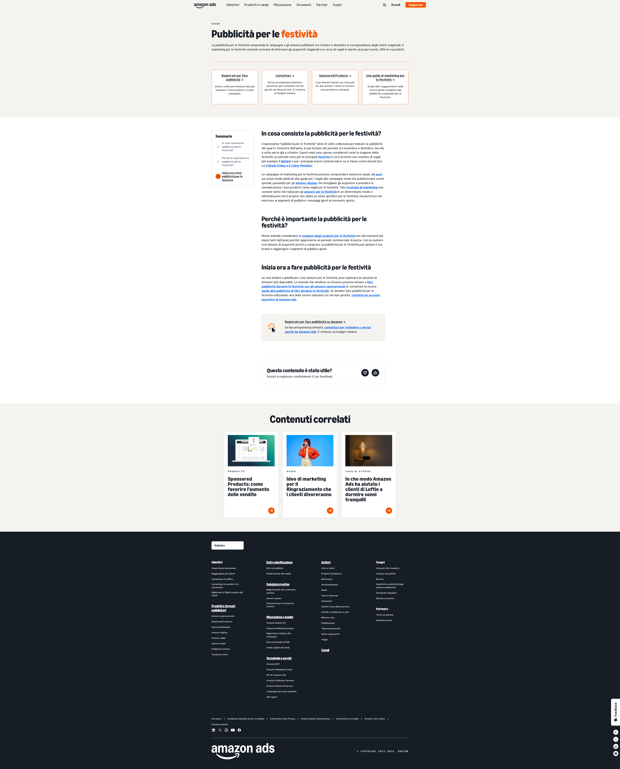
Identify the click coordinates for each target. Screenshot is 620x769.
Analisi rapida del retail (278, 647)
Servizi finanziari (329, 595)
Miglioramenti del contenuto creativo (281, 591)
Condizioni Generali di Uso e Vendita (245, 718)
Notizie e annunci (385, 598)
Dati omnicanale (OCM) (277, 642)
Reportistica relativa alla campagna (278, 635)
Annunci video (219, 638)
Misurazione (282, 5)
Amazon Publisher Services (280, 680)
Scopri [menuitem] (380, 562)
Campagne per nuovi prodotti (281, 691)
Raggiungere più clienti (223, 573)
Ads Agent (271, 696)
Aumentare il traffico (222, 579)
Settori (326, 562)
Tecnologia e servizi (278, 658)
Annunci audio (219, 643)
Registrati (416, 5)
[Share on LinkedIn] (615, 746)
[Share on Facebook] (615, 732)
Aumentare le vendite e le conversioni (225, 586)
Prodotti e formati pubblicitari (223, 608)
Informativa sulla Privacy (282, 718)
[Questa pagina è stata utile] (375, 373)
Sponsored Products (222, 621)
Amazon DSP (273, 664)
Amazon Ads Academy (387, 568)
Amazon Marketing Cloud (279, 669)
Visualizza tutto (220, 654)
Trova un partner (384, 614)
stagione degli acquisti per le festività (328, 236)
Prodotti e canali (256, 5)
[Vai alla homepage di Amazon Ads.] (243, 751)
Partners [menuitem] (382, 609)
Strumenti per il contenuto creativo (280, 605)
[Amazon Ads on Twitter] (220, 731)
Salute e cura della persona (335, 606)
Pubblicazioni (328, 623)
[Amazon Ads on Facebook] (239, 731)
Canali (325, 650)
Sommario (224, 136)
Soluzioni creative (277, 584)
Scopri (337, 5)
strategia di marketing (361, 187)
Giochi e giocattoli (330, 633)
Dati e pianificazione (279, 562)
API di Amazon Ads (276, 674)
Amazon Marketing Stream (280, 628)
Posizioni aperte (220, 724)
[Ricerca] (384, 5)
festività (324, 157)
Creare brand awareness (224, 568)
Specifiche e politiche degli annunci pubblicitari (389, 586)
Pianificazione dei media (278, 573)
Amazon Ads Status (374, 718)
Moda (324, 590)
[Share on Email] (615, 753)
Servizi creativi (273, 598)
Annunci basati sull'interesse (315, 718)
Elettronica (326, 579)
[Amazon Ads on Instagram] (226, 731)
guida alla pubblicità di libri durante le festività (295, 291)
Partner (322, 5)
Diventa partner (384, 620)
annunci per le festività (320, 191)
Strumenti (303, 5)
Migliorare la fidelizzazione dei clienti (227, 594)
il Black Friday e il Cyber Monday (288, 165)
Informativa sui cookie (347, 718)
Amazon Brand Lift (276, 622)
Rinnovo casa (327, 617)
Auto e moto (328, 568)
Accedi (395, 4)
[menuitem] (228, 629)
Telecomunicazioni (330, 628)
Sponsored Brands (221, 627)
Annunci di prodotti (386, 573)
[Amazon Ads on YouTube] (233, 731)
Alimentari (326, 601)
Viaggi (324, 639)
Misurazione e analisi (279, 617)
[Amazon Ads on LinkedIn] (213, 731)
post (379, 174)
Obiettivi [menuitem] (217, 562)
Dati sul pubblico (274, 568)
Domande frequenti (386, 592)
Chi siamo (216, 718)
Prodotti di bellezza (331, 573)
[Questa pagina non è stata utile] (365, 373)
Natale (285, 161)
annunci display (306, 183)
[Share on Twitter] (615, 739)
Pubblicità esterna (221, 649)
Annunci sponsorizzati (223, 616)
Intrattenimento (329, 584)
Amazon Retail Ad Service (279, 685)
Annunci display (219, 632)
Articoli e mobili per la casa (335, 612)
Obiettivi (232, 5)
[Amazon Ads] (202, 5)
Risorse (380, 579)
